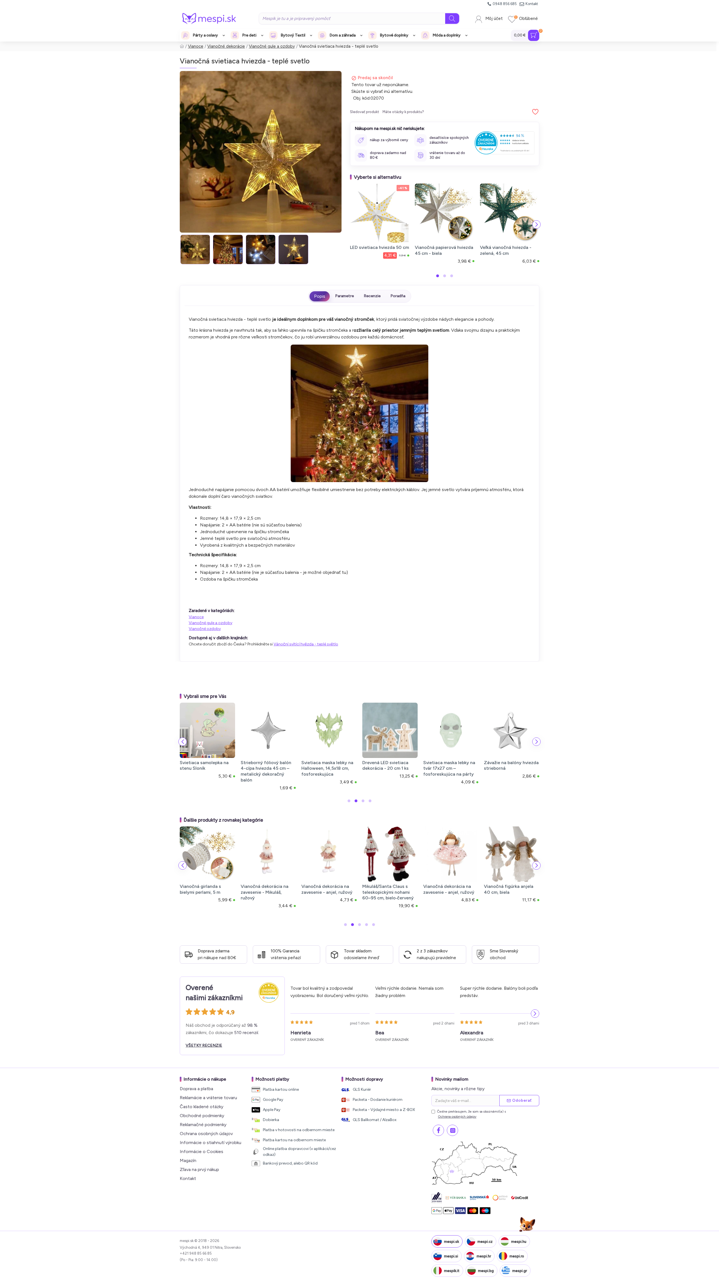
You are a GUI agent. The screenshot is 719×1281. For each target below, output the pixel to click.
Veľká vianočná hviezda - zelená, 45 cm (505, 250)
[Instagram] (452, 1130)
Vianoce (195, 46)
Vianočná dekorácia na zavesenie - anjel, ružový (326, 889)
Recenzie (372, 296)
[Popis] (320, 296)
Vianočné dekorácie (226, 46)
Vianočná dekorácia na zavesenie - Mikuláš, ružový (264, 892)
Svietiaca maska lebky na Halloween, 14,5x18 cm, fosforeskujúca (327, 768)
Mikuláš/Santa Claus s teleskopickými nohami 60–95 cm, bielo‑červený (388, 892)
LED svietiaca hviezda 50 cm (379, 247)
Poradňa (397, 296)
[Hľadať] (452, 18)
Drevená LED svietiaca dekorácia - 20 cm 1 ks (385, 765)
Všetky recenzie (204, 1045)
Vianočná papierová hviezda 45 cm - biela (444, 250)
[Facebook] (438, 1130)
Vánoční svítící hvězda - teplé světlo (306, 644)
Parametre (344, 296)
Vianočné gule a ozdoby (272, 46)
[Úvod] (182, 46)
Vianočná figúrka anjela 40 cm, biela (508, 889)
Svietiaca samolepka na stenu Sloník (204, 765)
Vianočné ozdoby (205, 628)
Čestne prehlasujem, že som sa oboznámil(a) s (471, 1114)
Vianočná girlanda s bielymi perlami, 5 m (200, 889)
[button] (353, 224)
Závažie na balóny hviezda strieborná (511, 765)
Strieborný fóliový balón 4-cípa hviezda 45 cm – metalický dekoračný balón (266, 771)
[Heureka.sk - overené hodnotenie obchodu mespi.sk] (504, 142)
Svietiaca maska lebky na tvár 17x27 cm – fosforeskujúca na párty (449, 768)
